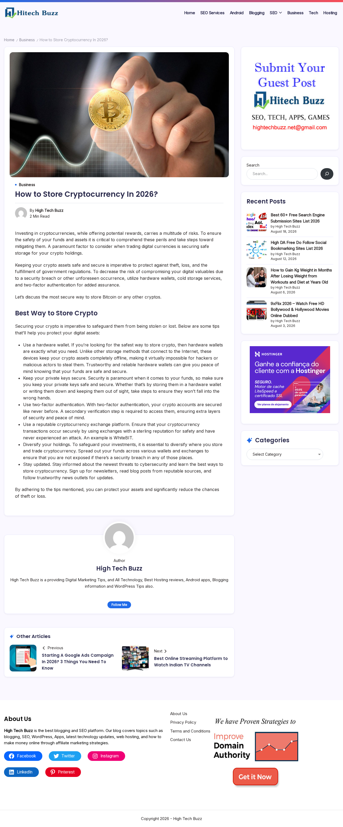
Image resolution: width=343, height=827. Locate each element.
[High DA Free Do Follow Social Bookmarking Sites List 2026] (257, 250)
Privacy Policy (183, 722)
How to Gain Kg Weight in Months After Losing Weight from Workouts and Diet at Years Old (301, 276)
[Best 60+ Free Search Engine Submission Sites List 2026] (257, 222)
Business (27, 39)
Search (253, 165)
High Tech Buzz (49, 210)
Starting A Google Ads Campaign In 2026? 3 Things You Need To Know (78, 661)
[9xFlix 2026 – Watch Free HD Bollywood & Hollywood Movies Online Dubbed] (257, 311)
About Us (178, 713)
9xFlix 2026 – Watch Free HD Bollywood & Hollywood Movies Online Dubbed (300, 309)
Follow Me (119, 605)
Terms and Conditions (190, 731)
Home (9, 39)
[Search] (326, 174)
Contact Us (180, 739)
